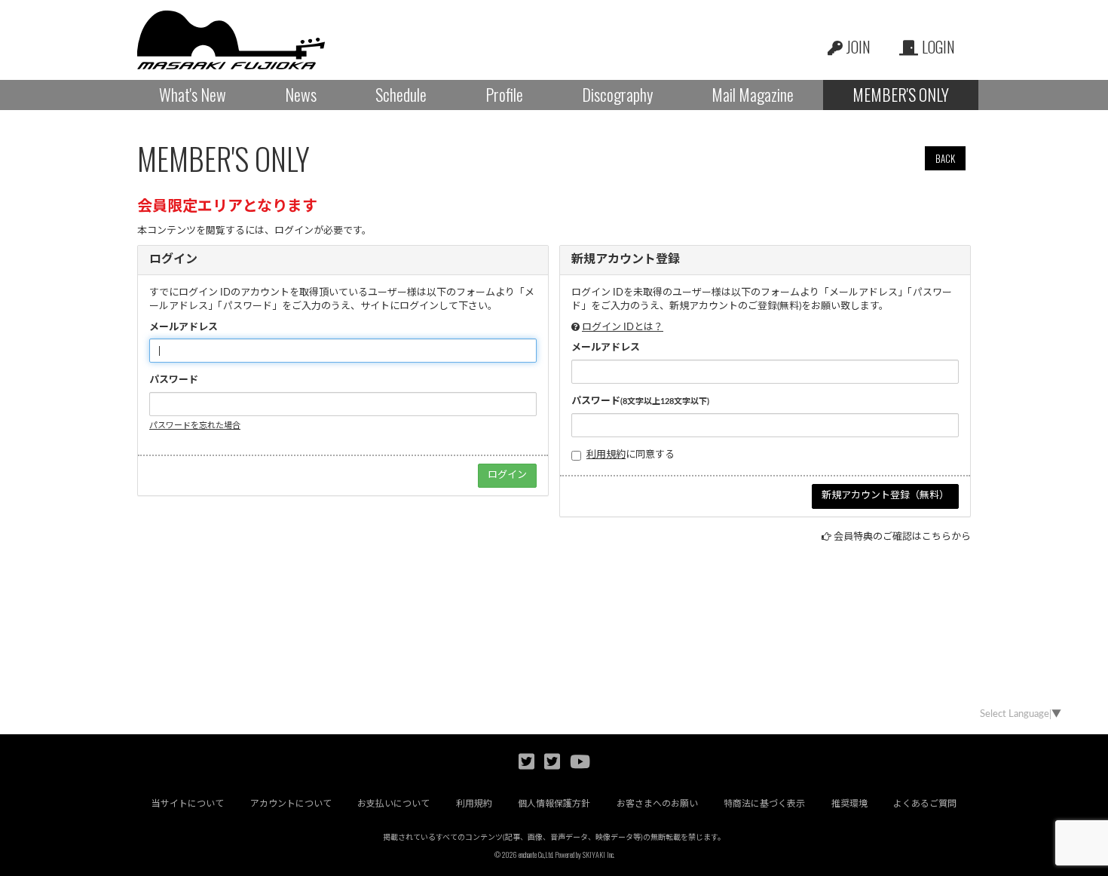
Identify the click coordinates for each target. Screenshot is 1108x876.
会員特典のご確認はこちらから (902, 537)
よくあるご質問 (924, 803)
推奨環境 (849, 803)
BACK (945, 158)
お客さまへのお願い (657, 803)
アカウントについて (291, 803)
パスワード (173, 380)
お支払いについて (393, 803)
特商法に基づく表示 (764, 803)
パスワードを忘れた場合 (194, 425)
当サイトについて (188, 803)
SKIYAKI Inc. (598, 854)
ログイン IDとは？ (622, 327)
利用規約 (606, 455)
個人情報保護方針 (554, 803)
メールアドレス (183, 327)
